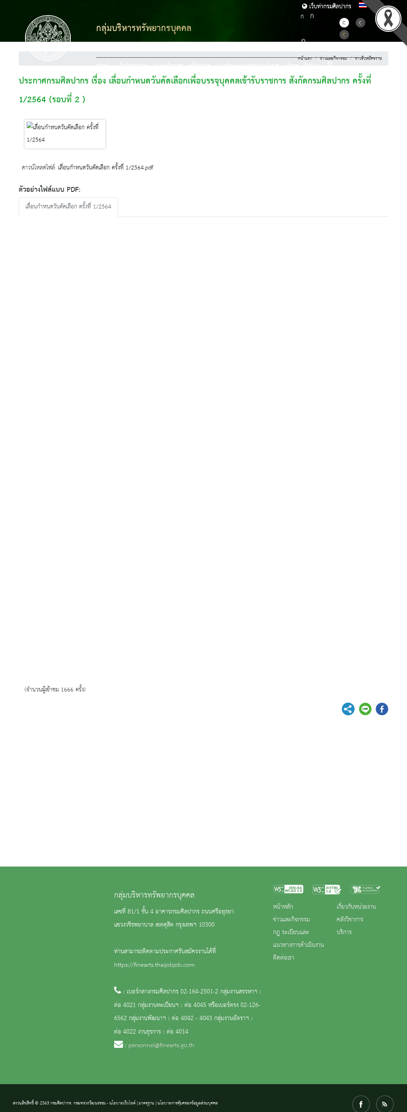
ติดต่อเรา (311, 65)
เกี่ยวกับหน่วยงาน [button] (132, 65)
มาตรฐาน (146, 1103)
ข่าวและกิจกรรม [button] (168, 65)
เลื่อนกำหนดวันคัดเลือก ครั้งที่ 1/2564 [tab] (68, 206)
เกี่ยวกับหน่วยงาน (356, 907)
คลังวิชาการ (350, 920)
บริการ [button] (290, 65)
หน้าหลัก (103, 65)
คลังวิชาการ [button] (198, 65)
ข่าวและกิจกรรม (291, 920)
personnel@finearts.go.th (161, 1046)
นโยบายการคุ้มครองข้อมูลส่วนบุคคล (187, 1103)
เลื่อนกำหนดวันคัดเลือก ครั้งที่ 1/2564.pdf (105, 167)
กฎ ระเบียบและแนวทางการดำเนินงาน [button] (247, 65)
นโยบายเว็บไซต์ (122, 1103)
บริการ (344, 933)
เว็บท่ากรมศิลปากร (329, 6)
